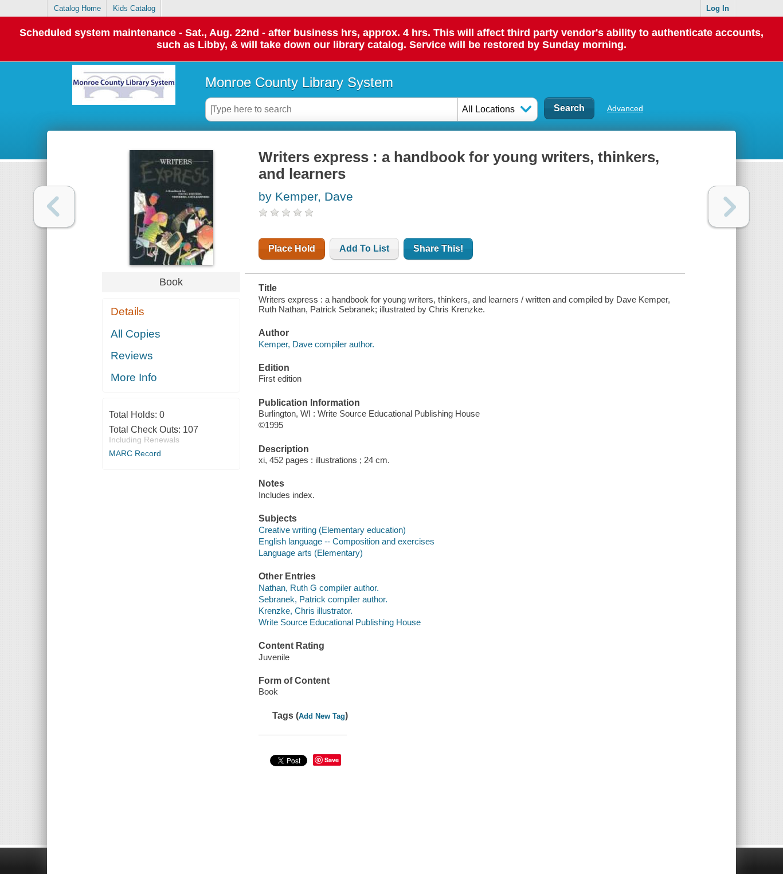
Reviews (132, 356)
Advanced (625, 108)
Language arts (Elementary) (311, 553)
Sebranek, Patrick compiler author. (323, 599)
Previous (54, 207)
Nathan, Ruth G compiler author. (319, 588)
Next (729, 207)
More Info (134, 377)
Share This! (438, 248)
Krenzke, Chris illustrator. (306, 611)
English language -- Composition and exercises (346, 541)
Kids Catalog (134, 8)
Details (127, 311)
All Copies (135, 334)
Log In (717, 8)
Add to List (364, 248)
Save (331, 759)
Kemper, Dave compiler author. (316, 344)
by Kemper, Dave (306, 196)
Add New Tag (322, 716)
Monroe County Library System (299, 82)
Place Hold (291, 248)
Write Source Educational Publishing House (340, 622)
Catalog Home (77, 8)
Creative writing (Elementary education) (332, 530)
